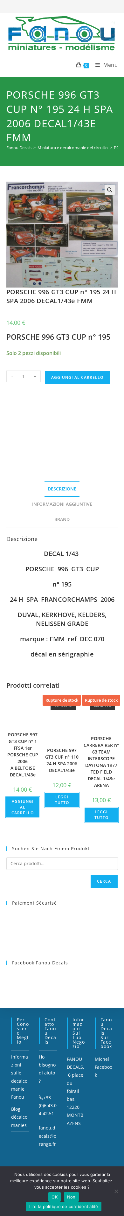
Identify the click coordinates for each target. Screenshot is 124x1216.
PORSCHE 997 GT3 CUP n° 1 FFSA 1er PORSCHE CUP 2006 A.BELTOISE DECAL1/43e (22, 755)
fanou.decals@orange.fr (47, 1136)
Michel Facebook (103, 1067)
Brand (62, 519)
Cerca (104, 881)
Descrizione (62, 489)
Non (71, 1196)
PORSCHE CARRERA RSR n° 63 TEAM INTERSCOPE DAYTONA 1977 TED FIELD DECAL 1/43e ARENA (101, 761)
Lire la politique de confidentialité (63, 1206)
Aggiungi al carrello (77, 377)
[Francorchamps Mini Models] (54, 428)
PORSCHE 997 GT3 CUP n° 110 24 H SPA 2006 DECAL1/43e (62, 760)
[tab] (62, 489)
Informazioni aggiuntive (62, 504)
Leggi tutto (62, 799)
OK (55, 1196)
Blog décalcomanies (19, 1117)
